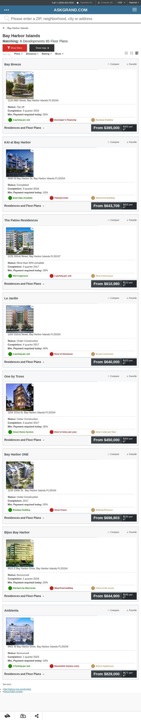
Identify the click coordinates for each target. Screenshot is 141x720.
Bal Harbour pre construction (17, 689)
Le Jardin (11, 298)
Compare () (107, 2)
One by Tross (14, 376)
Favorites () (86, 2)
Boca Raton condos (13, 691)
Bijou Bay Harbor (17, 532)
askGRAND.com (70, 10)
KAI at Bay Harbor (17, 142)
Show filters (16, 48)
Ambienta (11, 610)
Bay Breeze (12, 64)
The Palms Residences (21, 220)
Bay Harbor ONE (16, 454)
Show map (41, 48)
